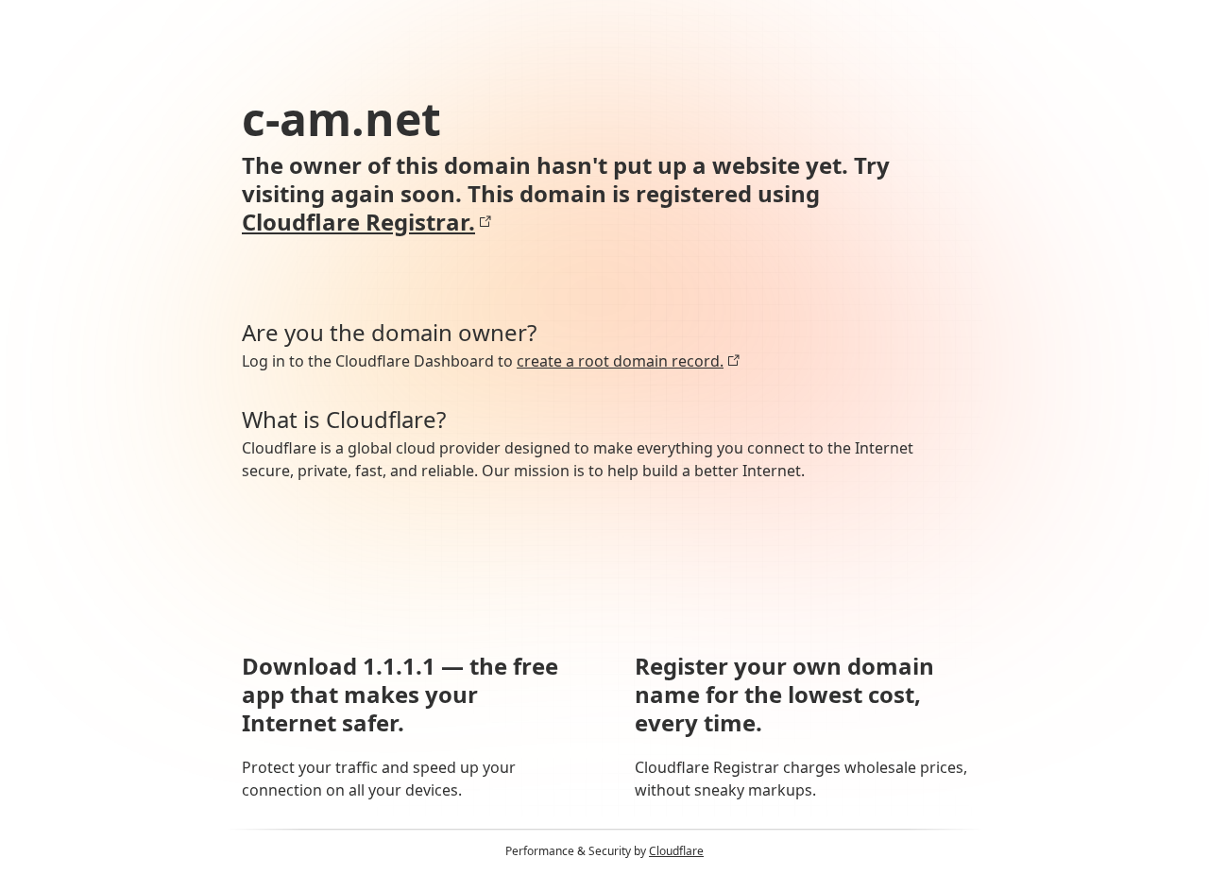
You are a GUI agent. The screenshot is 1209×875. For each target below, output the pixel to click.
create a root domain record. (620, 361)
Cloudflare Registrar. (358, 222)
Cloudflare (676, 851)
